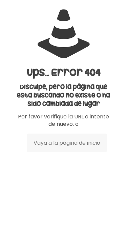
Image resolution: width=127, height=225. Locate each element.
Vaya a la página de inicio (67, 143)
